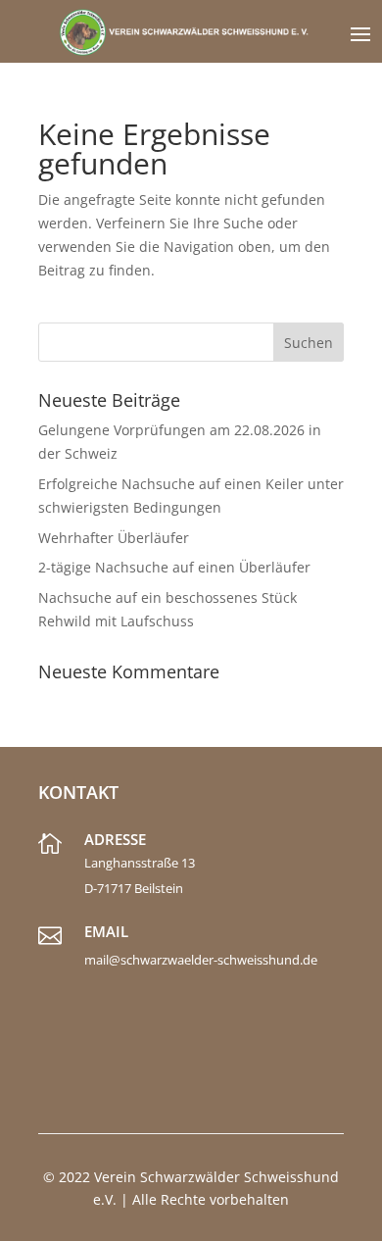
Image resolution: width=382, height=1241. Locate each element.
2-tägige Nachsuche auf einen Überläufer (174, 567)
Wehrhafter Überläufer (113, 537)
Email (106, 931)
